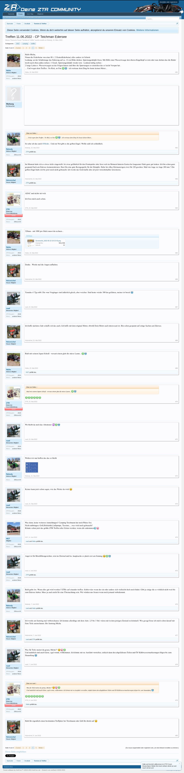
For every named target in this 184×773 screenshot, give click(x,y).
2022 (17, 43)
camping (25, 43)
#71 (176, 439)
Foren (20, 14)
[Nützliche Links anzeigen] (177, 23)
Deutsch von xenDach (53, 770)
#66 (176, 279)
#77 (176, 635)
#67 (176, 307)
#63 (176, 179)
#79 (176, 700)
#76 (176, 604)
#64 (176, 208)
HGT (27, 372)
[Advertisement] (101, 105)
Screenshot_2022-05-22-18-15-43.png (48, 241)
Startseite (11, 14)
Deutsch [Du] (8, 767)
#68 (176, 340)
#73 (176, 504)
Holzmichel (11, 180)
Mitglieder (40, 14)
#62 (176, 148)
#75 (176, 570)
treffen (33, 43)
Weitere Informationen (147, 30)
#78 (176, 664)
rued (8, 308)
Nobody (49, 40)
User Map (30, 14)
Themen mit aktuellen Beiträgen (31, 17)
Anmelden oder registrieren (168, 2)
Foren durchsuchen (11, 17)
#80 (176, 735)
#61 (176, 72)
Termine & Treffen (28, 40)
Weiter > (41, 48)
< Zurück (18, 48)
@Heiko (45, 143)
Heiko (8, 71)
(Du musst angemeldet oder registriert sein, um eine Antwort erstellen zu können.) (152, 748)
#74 (176, 537)
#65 (176, 253)
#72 (176, 476)
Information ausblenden (179, 764)
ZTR (27, 152)
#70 (176, 401)
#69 (176, 368)
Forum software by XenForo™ (22, 770)
